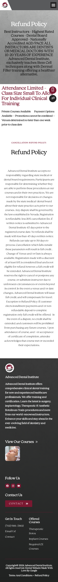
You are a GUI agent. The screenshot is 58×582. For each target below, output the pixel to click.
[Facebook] (7, 486)
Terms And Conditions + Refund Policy (29, 575)
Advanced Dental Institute (22, 377)
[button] (53, 5)
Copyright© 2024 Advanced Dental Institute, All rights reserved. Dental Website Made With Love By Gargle (29, 568)
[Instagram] (13, 486)
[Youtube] (18, 486)
